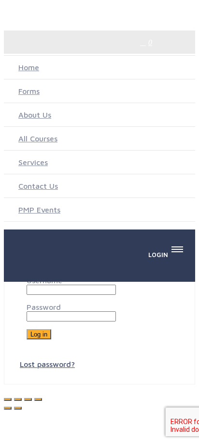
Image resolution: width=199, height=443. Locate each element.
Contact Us (38, 186)
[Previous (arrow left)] (8, 408)
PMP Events (39, 209)
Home (28, 67)
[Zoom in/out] (8, 399)
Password (44, 307)
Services (33, 162)
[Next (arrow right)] (18, 408)
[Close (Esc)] (38, 399)
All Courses (37, 138)
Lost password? (47, 364)
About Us (34, 114)
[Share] (28, 399)
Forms (29, 91)
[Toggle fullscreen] (18, 399)
